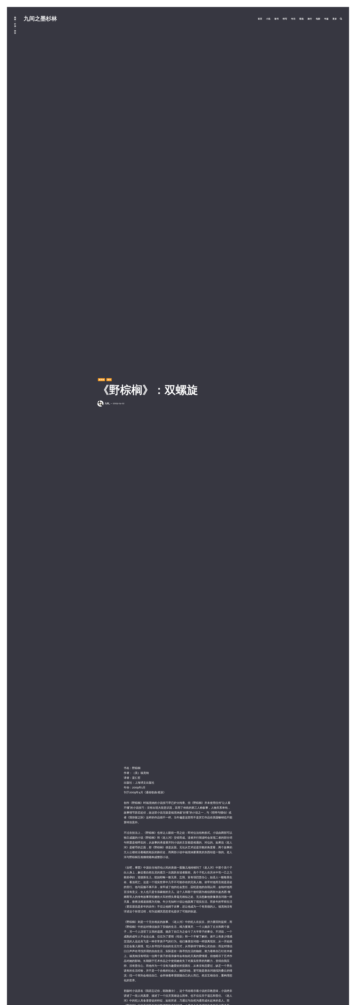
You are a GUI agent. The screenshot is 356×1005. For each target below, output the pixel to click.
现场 (301, 19)
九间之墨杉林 (40, 18)
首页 (260, 19)
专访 (293, 19)
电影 (318, 19)
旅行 (310, 19)
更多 (334, 19)
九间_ (107, 403)
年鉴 (326, 19)
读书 (276, 19)
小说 (268, 19)
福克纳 (101, 380)
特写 (285, 19)
